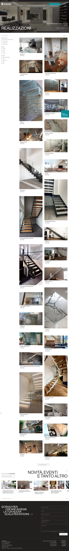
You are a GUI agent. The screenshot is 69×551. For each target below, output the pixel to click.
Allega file (45, 522)
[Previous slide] (62, 498)
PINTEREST (63, 545)
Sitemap (13, 548)
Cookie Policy (9, 548)
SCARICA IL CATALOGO (60, 28)
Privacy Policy (4, 548)
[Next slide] (66, 498)
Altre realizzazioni (42, 464)
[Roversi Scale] (6, 4)
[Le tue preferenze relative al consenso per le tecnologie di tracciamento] (1, 413)
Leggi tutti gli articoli (7, 476)
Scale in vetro (53, 545)
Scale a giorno (53, 542)
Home (2, 25)
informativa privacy (54, 531)
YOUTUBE (64, 544)
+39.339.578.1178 (9, 545)
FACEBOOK (63, 542)
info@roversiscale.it (5, 546)
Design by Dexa (20, 548)
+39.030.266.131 (6, 543)
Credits (16, 548)
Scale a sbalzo (53, 544)
